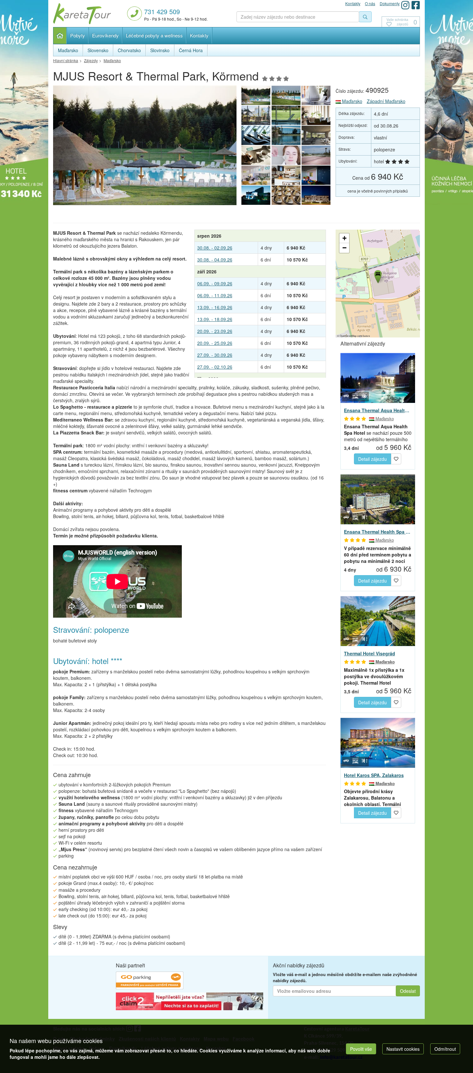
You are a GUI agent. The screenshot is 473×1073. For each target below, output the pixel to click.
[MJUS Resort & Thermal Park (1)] (316, 195)
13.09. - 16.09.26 (214, 307)
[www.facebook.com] (416, 5)
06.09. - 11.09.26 (214, 295)
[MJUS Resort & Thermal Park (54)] (144, 147)
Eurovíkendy (105, 35)
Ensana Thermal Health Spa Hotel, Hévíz (378, 531)
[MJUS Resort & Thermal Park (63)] (316, 115)
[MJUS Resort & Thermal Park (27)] (256, 175)
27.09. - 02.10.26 (214, 367)
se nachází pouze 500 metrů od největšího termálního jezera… (378, 432)
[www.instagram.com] (405, 5)
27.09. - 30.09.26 (214, 355)
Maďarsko (351, 101)
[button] (377, 275)
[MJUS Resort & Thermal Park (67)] (286, 95)
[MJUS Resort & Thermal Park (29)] (286, 155)
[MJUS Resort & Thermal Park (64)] (286, 115)
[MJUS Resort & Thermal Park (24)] (316, 175)
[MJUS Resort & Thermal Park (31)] (316, 135)
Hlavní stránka (60, 35)
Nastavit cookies (403, 1049)
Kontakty (199, 35)
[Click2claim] (189, 1002)
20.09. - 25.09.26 (214, 343)
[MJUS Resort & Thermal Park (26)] (286, 175)
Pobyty (77, 35)
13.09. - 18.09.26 (214, 319)
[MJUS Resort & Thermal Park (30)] (256, 155)
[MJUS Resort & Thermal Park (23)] (256, 195)
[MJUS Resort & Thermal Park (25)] (286, 135)
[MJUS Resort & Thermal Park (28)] (316, 155)
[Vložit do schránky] (396, 458)
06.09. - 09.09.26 (214, 283)
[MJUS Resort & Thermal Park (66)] (316, 95)
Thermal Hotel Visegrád (369, 653)
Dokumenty (390, 3)
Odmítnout (445, 1049)
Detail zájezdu (372, 459)
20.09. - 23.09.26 (214, 331)
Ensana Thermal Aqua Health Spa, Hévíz (378, 410)
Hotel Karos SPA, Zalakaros (374, 775)
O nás (370, 3)
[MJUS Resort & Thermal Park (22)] (286, 195)
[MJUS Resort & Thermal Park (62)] (256, 135)
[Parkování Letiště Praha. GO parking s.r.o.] (149, 981)
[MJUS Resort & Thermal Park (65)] (256, 115)
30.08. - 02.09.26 (214, 247)
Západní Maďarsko (386, 101)
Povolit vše (361, 1049)
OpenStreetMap (348, 335)
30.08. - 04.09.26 (214, 259)
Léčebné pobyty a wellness (154, 35)
